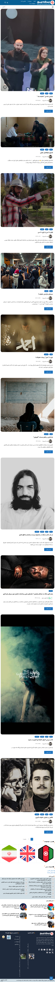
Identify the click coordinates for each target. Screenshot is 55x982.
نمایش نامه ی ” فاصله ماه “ (45, 96)
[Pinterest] (42, 950)
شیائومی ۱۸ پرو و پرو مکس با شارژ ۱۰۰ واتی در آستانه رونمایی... (13, 889)
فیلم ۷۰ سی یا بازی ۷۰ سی (45, 232)
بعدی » (24, 839)
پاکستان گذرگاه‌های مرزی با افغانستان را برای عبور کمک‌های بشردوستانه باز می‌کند (10, 915)
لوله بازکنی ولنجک (51, 873)
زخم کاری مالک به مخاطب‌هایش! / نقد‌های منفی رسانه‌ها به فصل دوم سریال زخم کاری (28, 594)
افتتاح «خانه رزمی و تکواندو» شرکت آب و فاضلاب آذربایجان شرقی (40, 889)
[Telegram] (50, 950)
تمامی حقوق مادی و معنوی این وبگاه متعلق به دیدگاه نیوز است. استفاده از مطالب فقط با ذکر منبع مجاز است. (35, 980)
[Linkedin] (50, 953)
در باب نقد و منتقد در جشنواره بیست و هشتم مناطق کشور (36, 535)
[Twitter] (53, 953)
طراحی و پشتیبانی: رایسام (4, 980)
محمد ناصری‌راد (45, 100)
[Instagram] (47, 950)
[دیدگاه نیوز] (46, 3)
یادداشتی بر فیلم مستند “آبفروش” (43, 437)
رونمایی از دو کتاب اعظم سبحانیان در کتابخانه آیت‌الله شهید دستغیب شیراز (40, 882)
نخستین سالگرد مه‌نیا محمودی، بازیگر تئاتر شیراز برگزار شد (13, 879)
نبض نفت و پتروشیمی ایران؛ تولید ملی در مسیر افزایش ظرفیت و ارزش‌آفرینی (12, 882)
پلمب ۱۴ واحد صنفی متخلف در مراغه (16, 886)
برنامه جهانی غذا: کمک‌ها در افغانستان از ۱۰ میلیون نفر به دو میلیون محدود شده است (10, 906)
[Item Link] (50, 906)
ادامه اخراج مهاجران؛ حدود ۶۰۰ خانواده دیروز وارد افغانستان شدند (38, 915)
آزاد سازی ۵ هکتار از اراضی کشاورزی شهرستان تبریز (13, 893)
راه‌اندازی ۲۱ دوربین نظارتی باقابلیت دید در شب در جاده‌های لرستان (19, 956)
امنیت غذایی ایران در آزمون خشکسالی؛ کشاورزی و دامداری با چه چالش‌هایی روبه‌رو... (40, 879)
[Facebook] (39, 950)
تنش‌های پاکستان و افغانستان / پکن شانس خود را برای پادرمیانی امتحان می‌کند (38, 906)
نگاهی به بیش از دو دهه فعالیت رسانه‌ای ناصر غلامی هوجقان (40, 893)
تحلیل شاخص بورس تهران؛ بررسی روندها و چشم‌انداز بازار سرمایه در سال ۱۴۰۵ (40, 886)
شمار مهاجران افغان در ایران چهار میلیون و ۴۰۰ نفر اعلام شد (39, 924)
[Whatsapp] (53, 950)
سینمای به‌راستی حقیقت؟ (45, 294)
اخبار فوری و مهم (45, 598)
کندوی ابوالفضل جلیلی (46, 153)
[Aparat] (47, 953)
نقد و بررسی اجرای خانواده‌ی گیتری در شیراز (40, 740)
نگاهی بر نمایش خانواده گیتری (44, 817)
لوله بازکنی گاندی (51, 871)
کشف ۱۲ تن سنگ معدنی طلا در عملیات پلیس (41, 897)
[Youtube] (44, 950)
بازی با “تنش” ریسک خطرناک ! (44, 357)
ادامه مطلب (48, 111)
